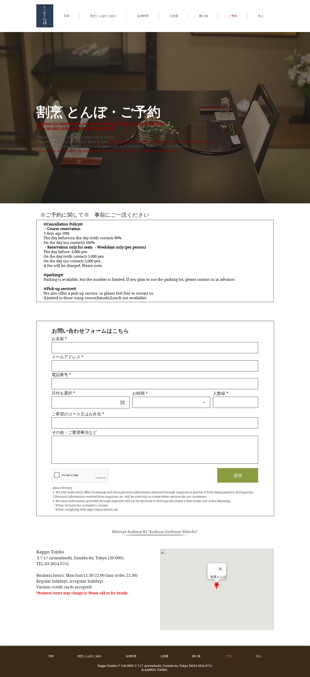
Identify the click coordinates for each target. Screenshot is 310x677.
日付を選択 (65, 393)
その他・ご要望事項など (74, 432)
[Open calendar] (122, 403)
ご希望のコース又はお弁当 (76, 414)
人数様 (219, 393)
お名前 (58, 339)
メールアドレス (66, 357)
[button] (143, 16)
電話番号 (60, 375)
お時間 (138, 393)
